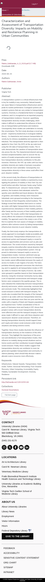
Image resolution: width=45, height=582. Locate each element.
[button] (30, 4)
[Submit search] (27, 4)
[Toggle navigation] (42, 4)
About (4, 10)
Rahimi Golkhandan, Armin (11, 81)
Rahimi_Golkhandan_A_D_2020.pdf (19, 63)
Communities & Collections (12, 14)
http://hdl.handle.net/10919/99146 (15, 382)
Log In (34, 4)
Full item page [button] (10, 395)
